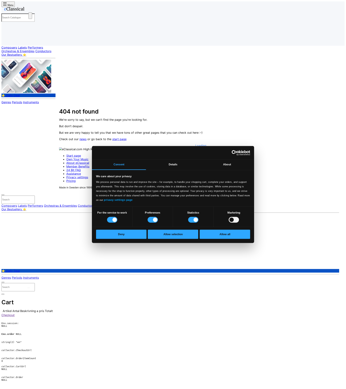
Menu (10, 5)
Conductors (43, 51)
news (82, 139)
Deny (121, 234)
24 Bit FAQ (73, 170)
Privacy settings (77, 177)
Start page (73, 155)
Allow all (224, 234)
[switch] (153, 220)
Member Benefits (77, 166)
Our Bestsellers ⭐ (13, 54)
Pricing (71, 181)
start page (119, 139)
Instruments (31, 102)
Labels (22, 47)
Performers (35, 47)
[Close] (2, 194)
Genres (6, 102)
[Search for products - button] (30, 15)
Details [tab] (173, 164)
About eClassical (77, 163)
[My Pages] (8, 40)
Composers (9, 47)
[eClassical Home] (30, 9)
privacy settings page (118, 199)
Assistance (73, 173)
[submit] (29, 200)
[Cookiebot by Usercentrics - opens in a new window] (234, 152)
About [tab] (227, 164)
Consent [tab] (119, 164)
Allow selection (173, 234)
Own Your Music (77, 159)
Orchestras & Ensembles (17, 51)
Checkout (8, 315)
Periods (17, 102)
